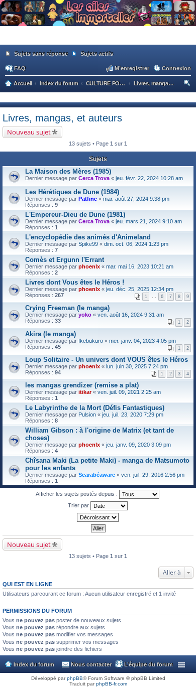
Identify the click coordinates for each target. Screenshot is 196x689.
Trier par (79, 505)
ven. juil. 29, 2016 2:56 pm (152, 475)
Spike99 (88, 244)
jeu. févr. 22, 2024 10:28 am (149, 178)
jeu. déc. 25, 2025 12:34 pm (139, 289)
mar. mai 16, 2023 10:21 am (139, 266)
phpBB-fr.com (111, 683)
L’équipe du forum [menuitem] (148, 664)
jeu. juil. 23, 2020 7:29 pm (132, 414)
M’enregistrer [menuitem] (132, 68)
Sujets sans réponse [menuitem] (41, 54)
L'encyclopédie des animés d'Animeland (88, 237)
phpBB (75, 678)
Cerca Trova (94, 178)
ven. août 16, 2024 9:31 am (130, 315)
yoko (84, 315)
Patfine (87, 199)
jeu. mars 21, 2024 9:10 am (149, 221)
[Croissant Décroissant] (98, 517)
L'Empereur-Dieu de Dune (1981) (75, 214)
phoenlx (89, 266)
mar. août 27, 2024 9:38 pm (136, 199)
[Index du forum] (98, 40)
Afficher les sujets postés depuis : (77, 494)
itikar (84, 392)
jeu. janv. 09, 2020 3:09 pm (138, 445)
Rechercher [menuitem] (187, 84)
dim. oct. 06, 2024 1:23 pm (136, 244)
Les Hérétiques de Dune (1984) (72, 192)
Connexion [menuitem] (176, 68)
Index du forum (34, 664)
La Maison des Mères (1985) (68, 171)
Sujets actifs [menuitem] (96, 54)
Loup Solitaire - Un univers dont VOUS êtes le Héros (106, 359)
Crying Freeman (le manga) (67, 308)
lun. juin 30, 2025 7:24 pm (137, 366)
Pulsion (87, 414)
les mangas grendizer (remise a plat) (82, 385)
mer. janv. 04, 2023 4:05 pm (142, 341)
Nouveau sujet (29, 131)
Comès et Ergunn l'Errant (64, 259)
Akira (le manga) (50, 334)
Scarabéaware (96, 475)
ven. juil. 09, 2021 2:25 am (129, 392)
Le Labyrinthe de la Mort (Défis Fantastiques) (94, 407)
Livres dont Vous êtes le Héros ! (74, 282)
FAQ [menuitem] (20, 68)
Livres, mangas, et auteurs (62, 117)
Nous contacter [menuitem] (91, 664)
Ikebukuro (90, 341)
